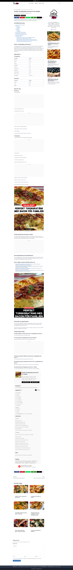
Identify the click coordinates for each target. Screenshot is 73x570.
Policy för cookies (26, 566)
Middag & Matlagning (18, 9)
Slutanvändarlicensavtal (51, 566)
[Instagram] (39, 1)
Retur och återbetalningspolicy (42, 566)
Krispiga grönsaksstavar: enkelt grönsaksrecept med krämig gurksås (53, 44)
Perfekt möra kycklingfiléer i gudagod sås (39, 477)
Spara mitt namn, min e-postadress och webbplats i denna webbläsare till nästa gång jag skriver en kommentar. (27, 558)
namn (14, 556)
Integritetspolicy (15, 566)
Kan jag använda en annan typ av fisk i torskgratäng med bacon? (26, 37)
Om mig (40, 3)
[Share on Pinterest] (22, 17)
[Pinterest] (35, 1)
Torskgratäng (18, 31)
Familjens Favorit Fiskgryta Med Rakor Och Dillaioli (23, 266)
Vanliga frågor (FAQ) (18, 36)
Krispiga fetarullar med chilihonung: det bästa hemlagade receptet (35, 513)
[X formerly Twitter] (37, 1)
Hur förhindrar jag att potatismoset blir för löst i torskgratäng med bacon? (27, 40)
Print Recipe (23, 15)
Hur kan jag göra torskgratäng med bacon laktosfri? (24, 38)
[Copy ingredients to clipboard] (21, 390)
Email (25, 556)
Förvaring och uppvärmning (19, 35)
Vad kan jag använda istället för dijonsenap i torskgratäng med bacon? (27, 39)
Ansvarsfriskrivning (21, 566)
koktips (34, 568)
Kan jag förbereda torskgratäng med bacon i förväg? (24, 41)
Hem (29, 3)
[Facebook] (34, 1)
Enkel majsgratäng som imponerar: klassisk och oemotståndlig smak (52, 62)
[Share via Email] (33, 17)
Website (36, 556)
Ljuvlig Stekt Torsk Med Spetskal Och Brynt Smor (22, 268)
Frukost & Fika (50, 41)
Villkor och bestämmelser (33, 566)
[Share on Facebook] (16, 17)
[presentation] (21, 490)
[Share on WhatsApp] (28, 17)
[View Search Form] (59, 3)
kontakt (43, 3)
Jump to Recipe (17, 15)
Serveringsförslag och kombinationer (20, 33)
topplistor (36, 3)
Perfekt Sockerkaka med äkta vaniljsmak (19, 477)
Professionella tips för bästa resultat (20, 32)
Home (15, 9)
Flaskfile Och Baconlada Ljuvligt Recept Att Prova (22, 270)
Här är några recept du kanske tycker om (21, 34)
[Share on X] (39, 17)
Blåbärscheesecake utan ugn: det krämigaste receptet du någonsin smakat (53, 80)
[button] (15, 187)
